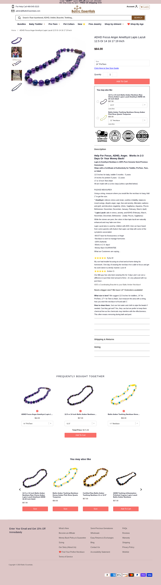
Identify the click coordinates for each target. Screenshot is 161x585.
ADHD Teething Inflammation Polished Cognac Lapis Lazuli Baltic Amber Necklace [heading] (125, 495)
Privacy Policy (128, 547)
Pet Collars (68, 24)
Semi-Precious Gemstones (102, 528)
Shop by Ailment (113, 24)
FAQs (124, 528)
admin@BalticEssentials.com (28, 11)
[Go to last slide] (20, 489)
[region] (80, 489)
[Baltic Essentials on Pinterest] (147, 565)
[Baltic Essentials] (83, 9)
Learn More (111, 108)
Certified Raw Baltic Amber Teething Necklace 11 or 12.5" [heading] (95, 494)
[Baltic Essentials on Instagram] (150, 565)
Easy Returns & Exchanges (102, 538)
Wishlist (125, 552)
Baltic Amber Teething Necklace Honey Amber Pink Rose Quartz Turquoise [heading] (65, 495)
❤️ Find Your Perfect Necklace (72, 552)
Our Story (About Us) (67, 547)
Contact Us (95, 547)
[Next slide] (141, 489)
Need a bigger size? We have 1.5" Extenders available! (118, 290)
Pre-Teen (53, 24)
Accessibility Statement (100, 552)
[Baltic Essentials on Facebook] (144, 565)
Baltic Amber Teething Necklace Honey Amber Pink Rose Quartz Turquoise (124, 414)
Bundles (21, 24)
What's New (64, 528)
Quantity (97, 74)
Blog (92, 543)
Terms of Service (66, 557)
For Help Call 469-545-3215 (27, 7)
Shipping (126, 543)
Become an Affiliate (67, 533)
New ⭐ (81, 24)
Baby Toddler (36, 24)
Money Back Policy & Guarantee (72, 538)
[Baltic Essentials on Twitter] (141, 565)
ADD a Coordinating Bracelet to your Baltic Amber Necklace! (117, 285)
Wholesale (95, 533)
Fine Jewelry (95, 24)
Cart (146, 7)
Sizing (61, 543)
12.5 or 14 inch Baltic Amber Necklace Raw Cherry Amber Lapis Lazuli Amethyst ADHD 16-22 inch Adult (80, 414)
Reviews (126, 533)
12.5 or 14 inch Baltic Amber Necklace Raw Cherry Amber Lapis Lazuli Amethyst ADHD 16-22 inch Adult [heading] (33, 496)
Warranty (126, 538)
